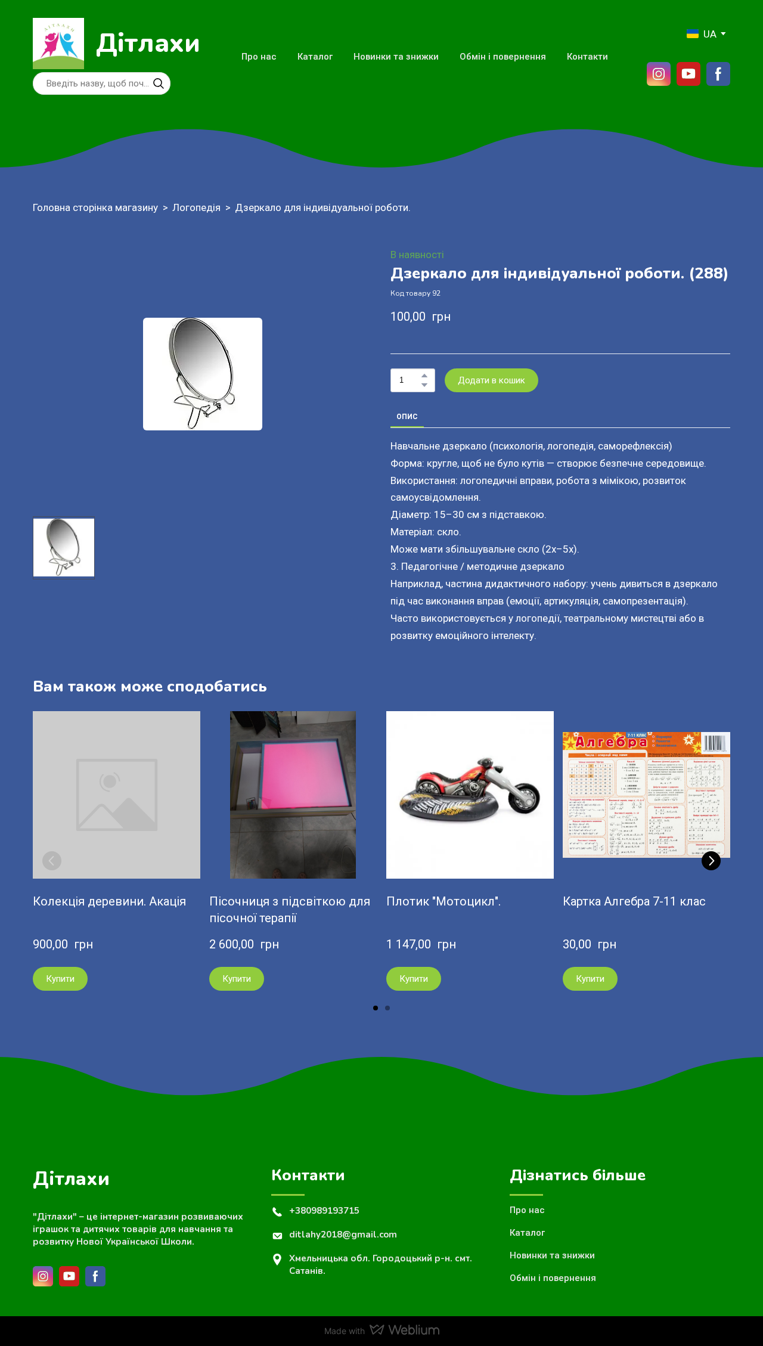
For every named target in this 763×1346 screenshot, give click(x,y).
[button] (158, 83)
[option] (702, 34)
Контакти (587, 56)
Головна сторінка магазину (95, 207)
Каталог (315, 56)
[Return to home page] (58, 43)
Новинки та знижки (396, 56)
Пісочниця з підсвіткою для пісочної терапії (289, 910)
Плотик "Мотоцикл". (443, 902)
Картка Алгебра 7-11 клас (634, 902)
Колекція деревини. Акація (109, 902)
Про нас (259, 56)
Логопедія (196, 207)
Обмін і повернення (503, 56)
